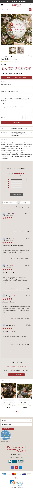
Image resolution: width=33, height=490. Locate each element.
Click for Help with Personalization (16, 77)
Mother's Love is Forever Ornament (25, 403)
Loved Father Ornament (8, 402)
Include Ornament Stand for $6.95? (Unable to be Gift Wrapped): (15, 99)
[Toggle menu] (2, 5)
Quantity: (3, 117)
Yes (4, 103)
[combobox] (23, 207)
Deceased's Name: (6, 84)
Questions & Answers (16, 362)
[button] (16, 483)
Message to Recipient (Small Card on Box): (12, 107)
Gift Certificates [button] (8, 429)
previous (1, 398)
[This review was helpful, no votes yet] (26, 232)
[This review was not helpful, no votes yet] (28, 232)
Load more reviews (16, 351)
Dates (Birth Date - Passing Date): (10, 91)
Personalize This (8, 400)
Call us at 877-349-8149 (16, 457)
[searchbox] (9, 202)
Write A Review (16, 194)
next (31, 398)
